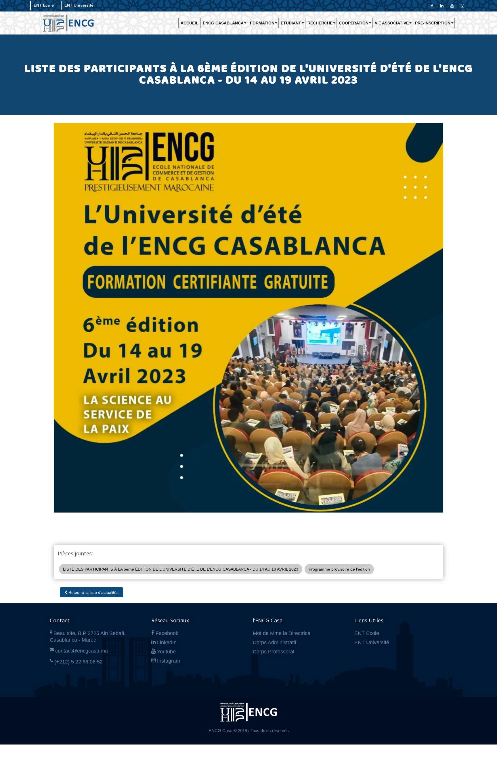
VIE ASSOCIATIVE (392, 23)
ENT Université (78, 5)
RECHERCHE (319, 23)
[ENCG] (248, 714)
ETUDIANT (291, 23)
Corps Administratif (274, 642)
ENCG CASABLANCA (223, 23)
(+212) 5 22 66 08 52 (78, 662)
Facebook (167, 633)
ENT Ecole (44, 5)
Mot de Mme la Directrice (281, 633)
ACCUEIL (189, 23)
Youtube (166, 652)
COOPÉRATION (353, 23)
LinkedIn (167, 642)
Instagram (168, 661)
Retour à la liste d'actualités (92, 592)
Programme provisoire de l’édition (339, 569)
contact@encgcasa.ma (81, 651)
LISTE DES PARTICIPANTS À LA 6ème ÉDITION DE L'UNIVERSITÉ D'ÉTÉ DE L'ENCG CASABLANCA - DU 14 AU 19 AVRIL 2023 (180, 569)
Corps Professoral (273, 652)
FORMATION (262, 23)
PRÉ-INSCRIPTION (432, 23)
